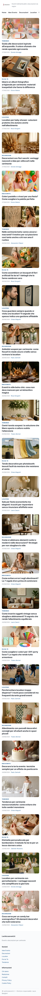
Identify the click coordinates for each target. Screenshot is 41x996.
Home (4, 12)
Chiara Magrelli (16, 319)
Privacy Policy (7, 980)
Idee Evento (12, 12)
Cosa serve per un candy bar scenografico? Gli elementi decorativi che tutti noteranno (20, 919)
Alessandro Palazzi (17, 243)
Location (33, 12)
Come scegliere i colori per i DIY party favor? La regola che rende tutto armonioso (20, 654)
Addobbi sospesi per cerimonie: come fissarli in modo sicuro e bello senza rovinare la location (20, 352)
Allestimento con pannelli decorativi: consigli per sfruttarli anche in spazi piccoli (19, 731)
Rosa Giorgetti (15, 128)
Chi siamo (5, 971)
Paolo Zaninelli (15, 357)
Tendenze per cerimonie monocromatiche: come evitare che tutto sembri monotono (19, 805)
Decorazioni (23, 12)
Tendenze (5, 41)
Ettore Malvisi (15, 90)
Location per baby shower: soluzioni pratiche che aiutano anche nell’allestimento (19, 123)
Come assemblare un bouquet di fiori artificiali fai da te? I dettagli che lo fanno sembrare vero (19, 275)
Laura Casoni (15, 510)
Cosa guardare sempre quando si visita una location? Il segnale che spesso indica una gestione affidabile (20, 314)
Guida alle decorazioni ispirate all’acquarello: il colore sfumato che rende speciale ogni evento (19, 46)
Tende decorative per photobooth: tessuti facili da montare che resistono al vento (20, 466)
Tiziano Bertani (16, 434)
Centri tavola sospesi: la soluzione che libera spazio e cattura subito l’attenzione (20, 428)
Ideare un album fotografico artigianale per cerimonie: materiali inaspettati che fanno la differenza (19, 84)
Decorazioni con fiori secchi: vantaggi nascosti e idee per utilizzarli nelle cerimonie (20, 161)
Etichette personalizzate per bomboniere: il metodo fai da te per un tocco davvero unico (20, 843)
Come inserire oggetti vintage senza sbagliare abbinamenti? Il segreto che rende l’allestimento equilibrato (20, 616)
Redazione (5, 974)
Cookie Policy (6, 983)
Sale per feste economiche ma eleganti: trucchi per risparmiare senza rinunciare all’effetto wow (17, 504)
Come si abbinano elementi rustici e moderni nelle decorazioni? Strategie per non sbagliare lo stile (19, 543)
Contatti (4, 977)
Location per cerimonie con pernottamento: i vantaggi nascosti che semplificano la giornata (19, 881)
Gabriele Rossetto (17, 848)
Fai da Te (5, 79)
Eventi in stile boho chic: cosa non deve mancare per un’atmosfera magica (18, 390)
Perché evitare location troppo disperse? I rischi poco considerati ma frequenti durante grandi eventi (20, 693)
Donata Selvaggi (16, 52)
